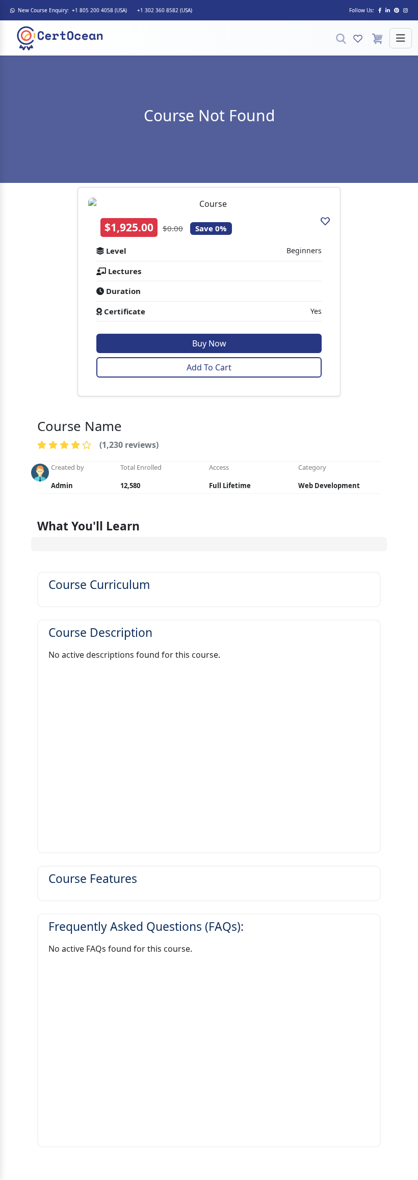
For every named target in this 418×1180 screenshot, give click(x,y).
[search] (341, 38)
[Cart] (377, 38)
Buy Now (209, 343)
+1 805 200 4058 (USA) (99, 10)
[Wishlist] (358, 38)
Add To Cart (209, 367)
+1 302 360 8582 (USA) (164, 10)
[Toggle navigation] (400, 38)
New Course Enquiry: (43, 10)
